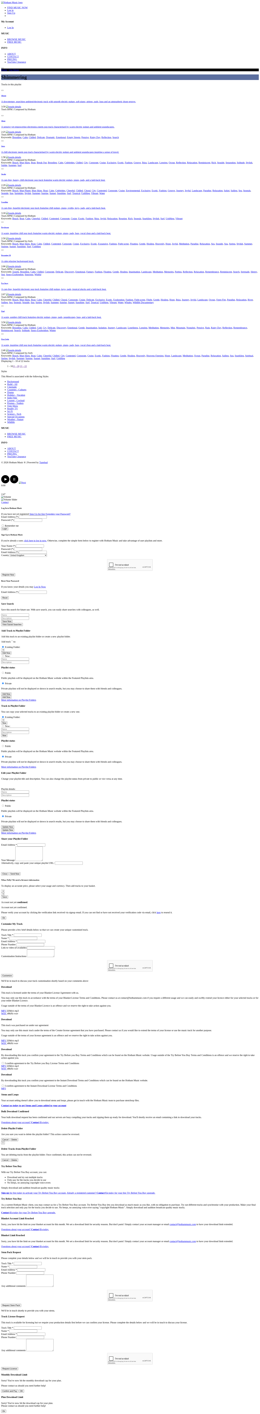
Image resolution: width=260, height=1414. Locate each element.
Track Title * (7, 935)
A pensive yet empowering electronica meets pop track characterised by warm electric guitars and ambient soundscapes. (58, 127)
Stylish (249, 162)
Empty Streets (73, 137)
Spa (11, 193)
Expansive (103, 244)
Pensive (85, 137)
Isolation (102, 327)
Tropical (76, 193)
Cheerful (71, 190)
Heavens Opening (155, 355)
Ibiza (144, 162)
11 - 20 (16, 366)
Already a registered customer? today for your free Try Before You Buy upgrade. (111, 1193)
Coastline (4, 202)
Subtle (4, 165)
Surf (19, 165)
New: (7, 656)
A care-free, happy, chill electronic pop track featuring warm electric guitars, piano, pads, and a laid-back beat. (53, 180)
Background (13, 381)
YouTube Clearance (16, 62)
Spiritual (249, 355)
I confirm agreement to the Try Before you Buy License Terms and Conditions (42, 1063)
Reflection (106, 137)
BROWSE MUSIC (16, 39)
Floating (134, 244)
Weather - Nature (15, 419)
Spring (232, 244)
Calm (25, 137)
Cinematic (12, 387)
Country (5, 555)
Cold (39, 327)
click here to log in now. (35, 540)
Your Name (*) (8, 546)
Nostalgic (190, 327)
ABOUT (11, 54)
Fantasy (90, 272)
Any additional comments (13, 1286)
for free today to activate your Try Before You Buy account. (33, 1193)
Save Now (6, 621)
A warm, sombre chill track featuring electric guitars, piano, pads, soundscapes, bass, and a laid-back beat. (51, 317)
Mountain (180, 327)
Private (8, 683)
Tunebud (43, 462)
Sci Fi (10, 411)
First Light (5, 339)
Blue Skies (25, 162)
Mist (173, 327)
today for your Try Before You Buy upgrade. (28, 1212)
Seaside (220, 162)
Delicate (41, 137)
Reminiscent (204, 162)
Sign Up (11, 13)
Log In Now (40, 587)
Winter (53, 330)
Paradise (207, 190)
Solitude (241, 162)
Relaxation (192, 162)
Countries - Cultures (16, 389)
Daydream (5, 227)
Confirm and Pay (9, 1391)
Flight (149, 299)
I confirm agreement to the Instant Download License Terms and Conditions (41, 1086)
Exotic (121, 162)
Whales (128, 302)
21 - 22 (23, 366)
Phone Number (8, 944)
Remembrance (212, 272)
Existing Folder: (12, 647)
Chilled (32, 137)
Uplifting (85, 193)
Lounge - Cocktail (16, 400)
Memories (169, 272)
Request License (9, 1369)
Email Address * (9, 845)
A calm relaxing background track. (17, 261)
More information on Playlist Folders (18, 700)
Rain (207, 327)
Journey (180, 190)
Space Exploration (14, 274)
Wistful (37, 274)
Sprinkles (18, 193)
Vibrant (94, 193)
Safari (226, 190)
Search (115, 137)
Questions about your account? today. (25, 1122)
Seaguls (247, 190)
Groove (137, 162)
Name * (5, 938)
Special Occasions (16, 416)
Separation (231, 162)
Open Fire (221, 299)
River (250, 299)
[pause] (14, 482)
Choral (87, 190)
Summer (12, 165)
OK (21, 1391)
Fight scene (123, 244)
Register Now (8, 575)
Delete (14, 1140)
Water (102, 193)
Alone (3, 121)
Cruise (103, 162)
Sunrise (44, 193)
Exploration (118, 299)
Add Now (6, 653)
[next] (22, 482)
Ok (3, 918)
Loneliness (133, 327)
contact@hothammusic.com (183, 1224)
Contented (102, 190)
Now (4, 723)
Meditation (184, 244)
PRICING (12, 59)
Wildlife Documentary (143, 302)
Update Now (7, 827)
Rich (213, 162)
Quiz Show (12, 406)
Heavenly (159, 244)
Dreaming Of (6, 255)
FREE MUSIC (14, 42)
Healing (150, 244)
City (86, 162)
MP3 (3, 1011)
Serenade (245, 272)
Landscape (153, 162)
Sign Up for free (37, 514)
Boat (33, 162)
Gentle (142, 244)
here (159, 912)
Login (4, 529)
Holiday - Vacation (16, 395)
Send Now (14, 874)
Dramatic (50, 137)
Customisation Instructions (13, 956)
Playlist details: (8, 789)
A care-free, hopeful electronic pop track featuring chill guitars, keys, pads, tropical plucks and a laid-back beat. (53, 289)
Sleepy (254, 272)
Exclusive (111, 162)
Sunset (53, 193)
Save (4, 897)
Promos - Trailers (15, 403)
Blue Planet (25, 190)
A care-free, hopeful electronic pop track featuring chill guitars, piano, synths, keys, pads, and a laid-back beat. (53, 208)
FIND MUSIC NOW (17, 7)
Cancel (5, 1140)
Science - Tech (14, 414)
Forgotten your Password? (58, 514)
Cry (44, 327)
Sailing (234, 190)
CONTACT (13, 56)
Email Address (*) (9, 517)
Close (4, 874)
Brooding (16, 137)
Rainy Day (95, 137)
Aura (3, 146)
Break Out (42, 162)
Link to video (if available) (13, 947)
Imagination (134, 272)
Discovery (69, 272)
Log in (10, 10)
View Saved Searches (12, 624)
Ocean (172, 162)
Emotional (61, 137)
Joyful (188, 190)
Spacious (29, 274)
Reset (5, 598)
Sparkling (147, 218)
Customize (7, 975)
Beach (15, 162)
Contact (5, 502)
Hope (168, 244)
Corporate (93, 162)
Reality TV (12, 408)
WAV (4, 1013)
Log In (10, 27)
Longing (163, 162)
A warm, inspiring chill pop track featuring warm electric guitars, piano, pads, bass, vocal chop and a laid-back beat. (56, 233)
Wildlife (11, 422)
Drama (10, 392)
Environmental (133, 190)
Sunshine (61, 193)
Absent (3, 96)
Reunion (123, 218)
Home (4, 70)
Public (8, 673)
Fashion (128, 162)
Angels (15, 272)
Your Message (8, 860)
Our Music (14, 70)
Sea (240, 190)
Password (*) (7, 520)
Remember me (12, 525)
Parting (178, 272)
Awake (3, 174)
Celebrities (69, 162)
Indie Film (12, 398)
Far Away (4, 283)
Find (3, 311)
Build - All (12, 384)
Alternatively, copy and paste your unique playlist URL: (27, 863)
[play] (5, 482)
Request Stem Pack (11, 1305)
